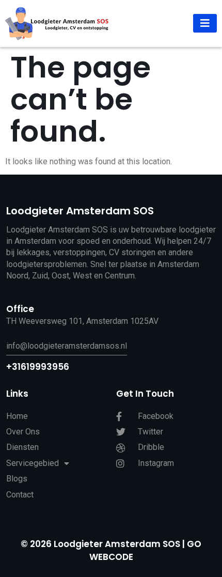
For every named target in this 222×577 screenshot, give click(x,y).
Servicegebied (32, 463)
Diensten (22, 447)
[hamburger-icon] (205, 23)
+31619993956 (37, 367)
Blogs (16, 479)
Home (17, 416)
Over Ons (23, 431)
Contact (20, 495)
